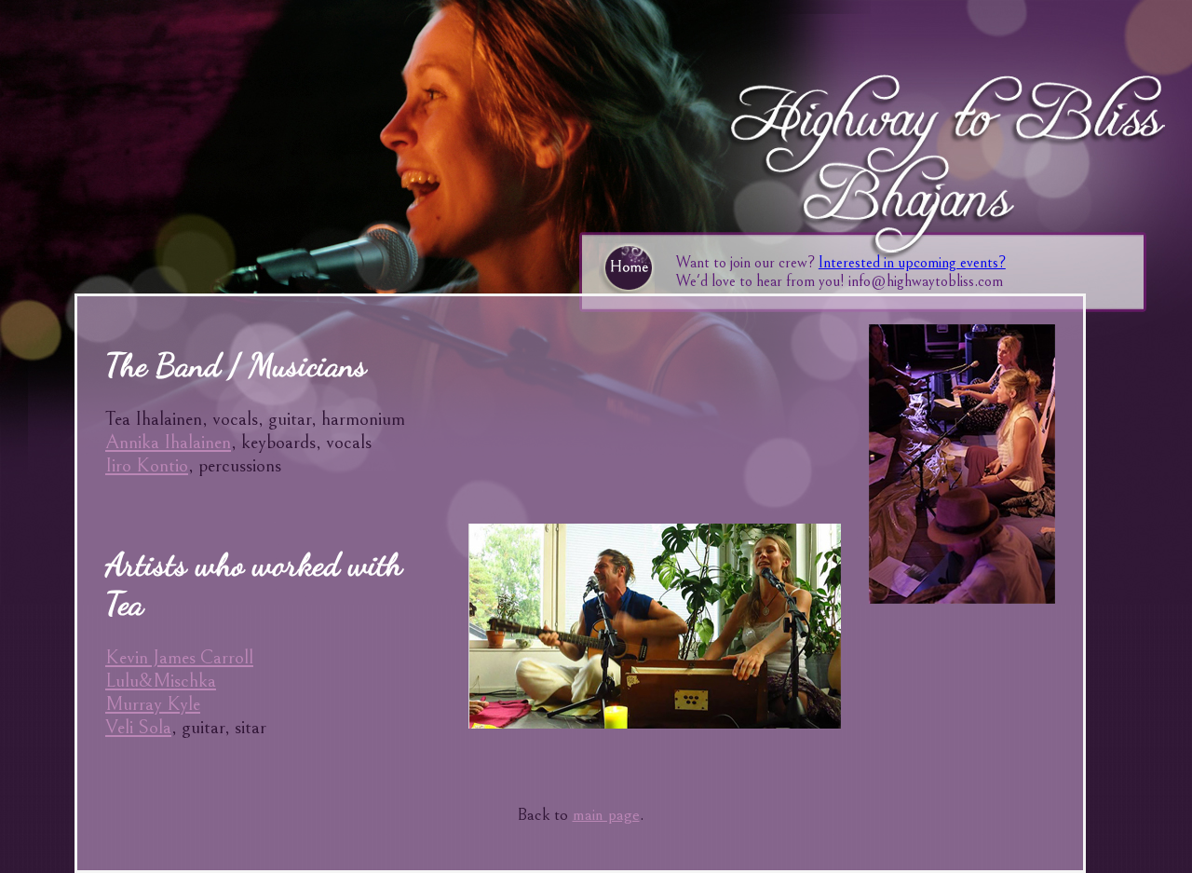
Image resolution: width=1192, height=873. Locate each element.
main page (606, 815)
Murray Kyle (152, 704)
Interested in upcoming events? (912, 262)
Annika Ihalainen (168, 442)
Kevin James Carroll (179, 657)
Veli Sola (138, 727)
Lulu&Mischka (160, 680)
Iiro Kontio (146, 465)
